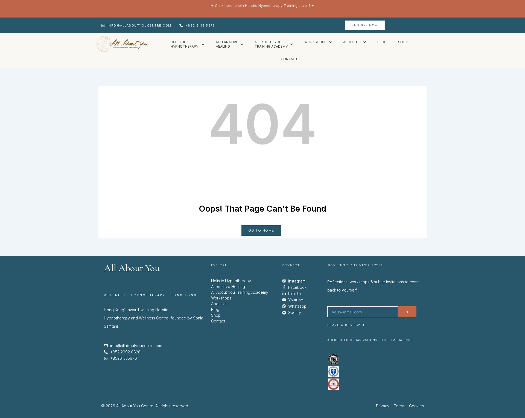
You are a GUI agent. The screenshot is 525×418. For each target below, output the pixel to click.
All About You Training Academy (239, 292)
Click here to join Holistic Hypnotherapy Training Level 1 (262, 5)
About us (352, 42)
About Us (219, 303)
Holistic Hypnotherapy (231, 280)
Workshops (315, 42)
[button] (187, 44)
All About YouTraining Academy (271, 44)
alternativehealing (227, 44)
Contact (289, 59)
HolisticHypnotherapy (185, 44)
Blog (382, 42)
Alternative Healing (228, 286)
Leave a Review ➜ (346, 325)
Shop (403, 42)
